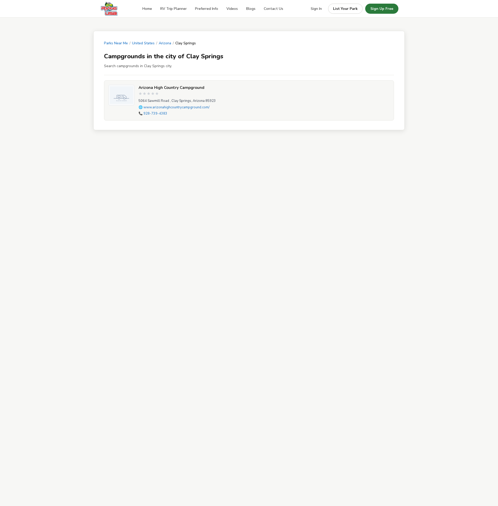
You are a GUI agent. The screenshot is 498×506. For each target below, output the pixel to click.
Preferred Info (206, 8)
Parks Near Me (116, 43)
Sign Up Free (381, 8)
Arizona (165, 43)
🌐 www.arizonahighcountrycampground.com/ (174, 107)
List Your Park (345, 8)
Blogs (250, 8)
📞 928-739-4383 (153, 113)
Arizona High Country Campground (171, 87)
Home (147, 8)
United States (143, 43)
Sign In (316, 8)
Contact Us (273, 8)
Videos (232, 8)
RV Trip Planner (173, 8)
